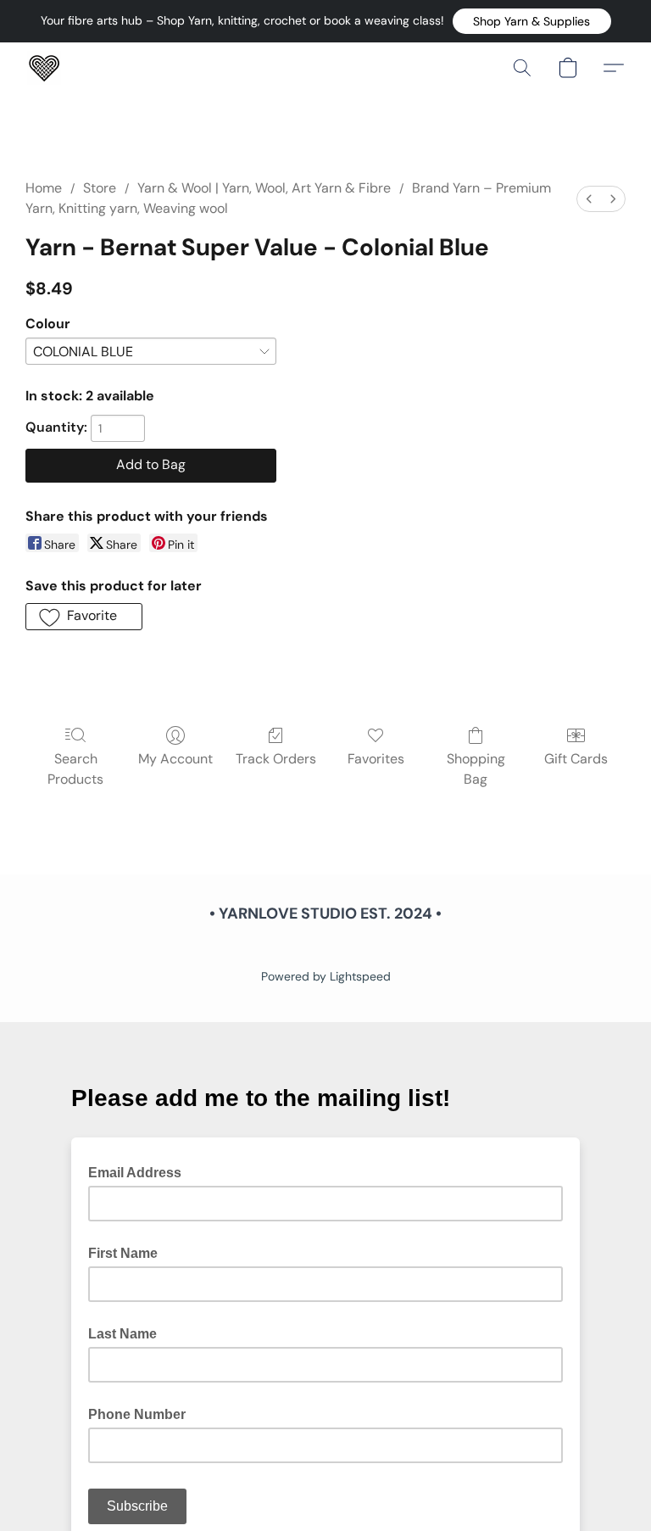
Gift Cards (576, 759)
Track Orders (276, 759)
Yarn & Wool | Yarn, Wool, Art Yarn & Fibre (264, 188)
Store (99, 188)
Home (43, 188)
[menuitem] (589, 199)
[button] (532, 21)
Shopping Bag (476, 769)
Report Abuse (325, 947)
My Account (175, 759)
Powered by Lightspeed (326, 976)
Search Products (75, 769)
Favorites (376, 759)
